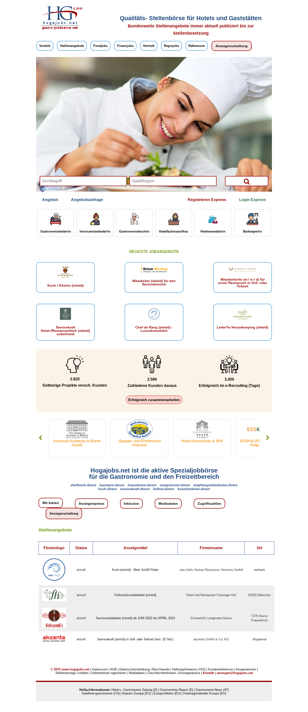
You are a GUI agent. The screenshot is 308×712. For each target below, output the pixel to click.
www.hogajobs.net (75, 669)
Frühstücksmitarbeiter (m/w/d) (135, 595)
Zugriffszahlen (209, 503)
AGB (113, 669)
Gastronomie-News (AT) (212, 690)
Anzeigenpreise (91, 503)
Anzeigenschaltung (232, 46)
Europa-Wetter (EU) (167, 693)
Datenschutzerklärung (134, 669)
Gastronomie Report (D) (176, 690)
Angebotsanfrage (87, 200)
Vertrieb (148, 46)
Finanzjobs (125, 46)
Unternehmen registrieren (108, 673)
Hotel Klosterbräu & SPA (139, 441)
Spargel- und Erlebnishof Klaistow (77, 443)
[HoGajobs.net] (60, 29)
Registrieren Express (207, 200)
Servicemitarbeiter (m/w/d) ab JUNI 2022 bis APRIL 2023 (135, 618)
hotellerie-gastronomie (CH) (101, 693)
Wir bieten (50, 503)
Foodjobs (100, 46)
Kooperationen (246, 669)
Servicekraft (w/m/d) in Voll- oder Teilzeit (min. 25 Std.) (135, 639)
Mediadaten (168, 503)
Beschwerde (160, 669)
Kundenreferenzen (220, 669)
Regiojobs (171, 46)
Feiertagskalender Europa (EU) (204, 693)
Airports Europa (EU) (136, 693)
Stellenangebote (72, 46)
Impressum (100, 669)
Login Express (252, 200)
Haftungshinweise (184, 669)
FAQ (202, 669)
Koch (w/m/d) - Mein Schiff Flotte (135, 570)
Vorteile (45, 46)
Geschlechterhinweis (162, 673)
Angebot (50, 200)
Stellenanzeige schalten (72, 673)
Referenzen (196, 46)
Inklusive (131, 503)
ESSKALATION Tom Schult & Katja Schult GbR (202, 443)
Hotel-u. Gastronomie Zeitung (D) (134, 690)
